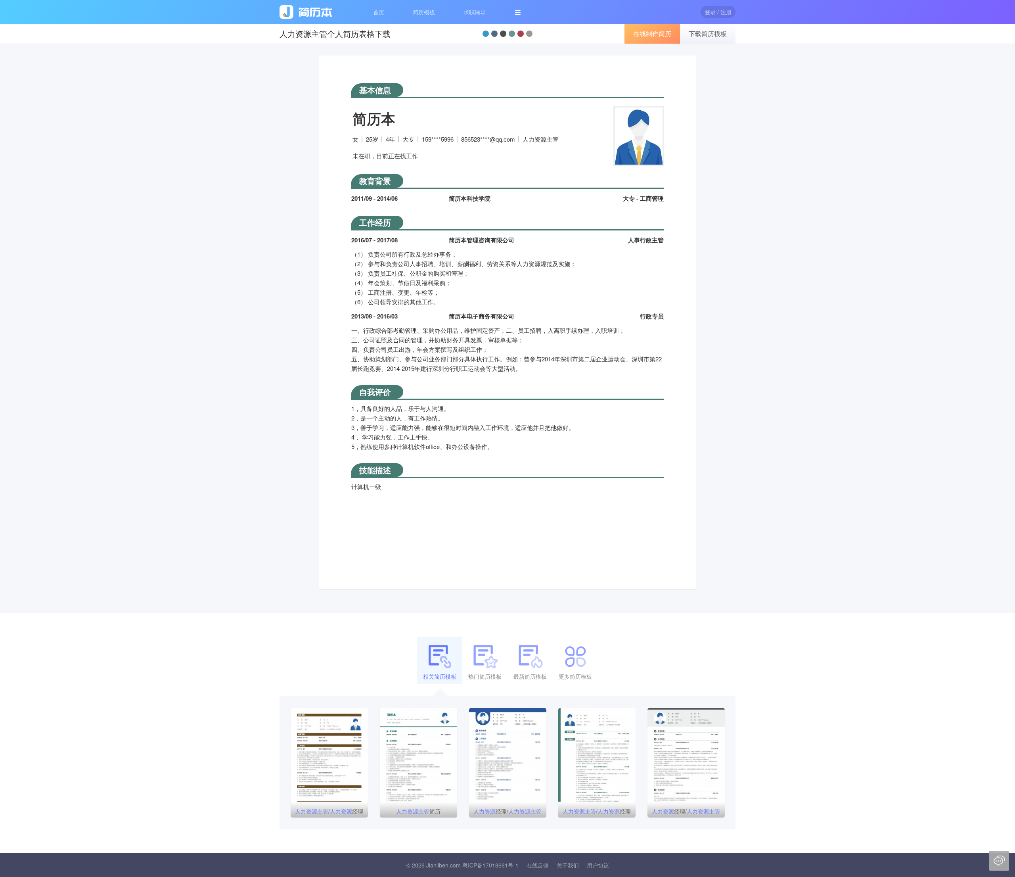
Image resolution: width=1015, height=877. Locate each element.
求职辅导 (474, 12)
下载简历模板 (708, 33)
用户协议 (598, 865)
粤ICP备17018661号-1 (490, 865)
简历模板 (424, 12)
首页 (378, 12)
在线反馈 (538, 865)
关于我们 (568, 865)
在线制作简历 (652, 33)
